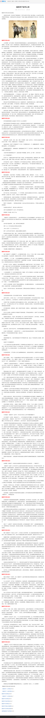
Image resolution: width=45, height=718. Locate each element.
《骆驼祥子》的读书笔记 (7, 691)
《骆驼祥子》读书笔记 (6, 688)
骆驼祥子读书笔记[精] (6, 708)
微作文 (13, 1)
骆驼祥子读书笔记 (5, 693)
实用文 (16, 1)
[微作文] (3, 1)
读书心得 (20, 1)
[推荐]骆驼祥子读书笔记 (7, 711)
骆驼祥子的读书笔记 (6, 701)
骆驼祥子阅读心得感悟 (6, 706)
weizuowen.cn (24, 716)
